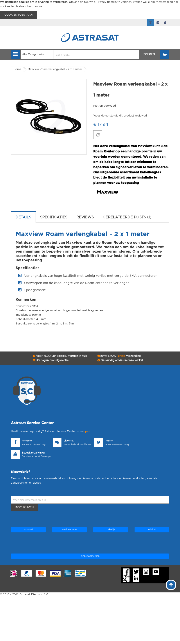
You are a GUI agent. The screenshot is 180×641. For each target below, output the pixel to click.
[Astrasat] (90, 29)
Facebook (27, 441)
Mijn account (150, 22)
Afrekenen (158, 22)
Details (23, 217)
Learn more (34, 6)
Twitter (109, 441)
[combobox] (80, 54)
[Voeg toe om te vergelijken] (97, 134)
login (165, 22)
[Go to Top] (171, 585)
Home (17, 69)
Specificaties (53, 217)
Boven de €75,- (120, 356)
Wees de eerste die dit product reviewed (120, 115)
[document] (90, 9)
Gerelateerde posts (126, 217)
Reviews (85, 217)
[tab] (23, 217)
